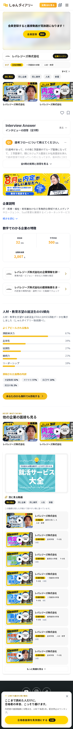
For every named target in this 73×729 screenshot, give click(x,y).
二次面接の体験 (53, 597)
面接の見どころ (51, 520)
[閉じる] (67, 696)
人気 (47, 76)
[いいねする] (62, 113)
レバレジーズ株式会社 (46, 515)
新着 (57, 76)
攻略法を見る (48, 5)
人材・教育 (48, 64)
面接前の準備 (52, 558)
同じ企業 (22, 76)
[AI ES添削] (60, 5)
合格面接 (39, 520)
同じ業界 (36, 76)
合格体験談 (17, 64)
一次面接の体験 (32, 64)
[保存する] (68, 113)
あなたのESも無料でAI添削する (23, 396)
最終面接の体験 (53, 616)
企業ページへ (60, 56)
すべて (65, 71)
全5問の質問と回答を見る (34, 163)
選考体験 (50, 539)
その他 (59, 539)
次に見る (9, 76)
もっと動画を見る (35, 668)
